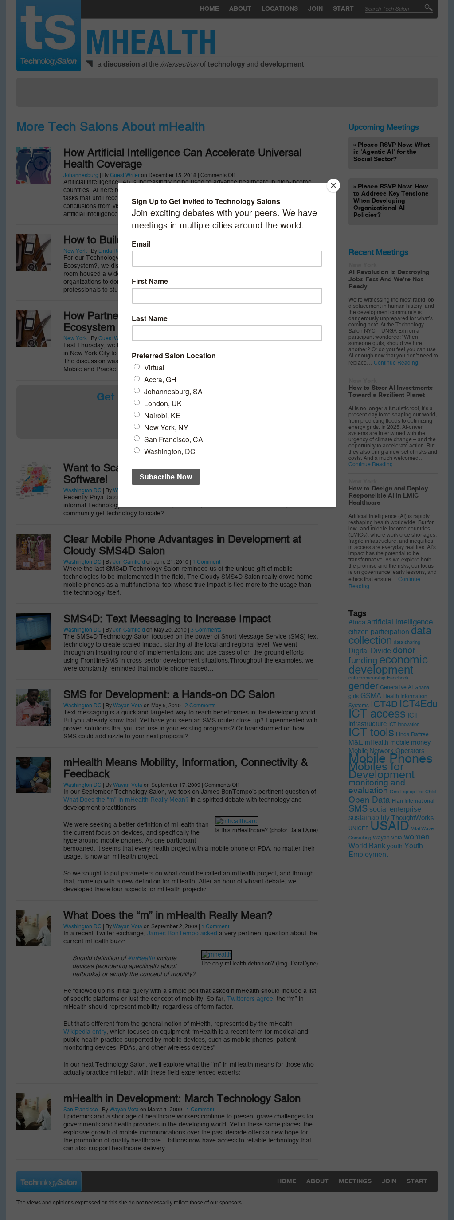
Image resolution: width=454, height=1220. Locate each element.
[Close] (333, 185)
